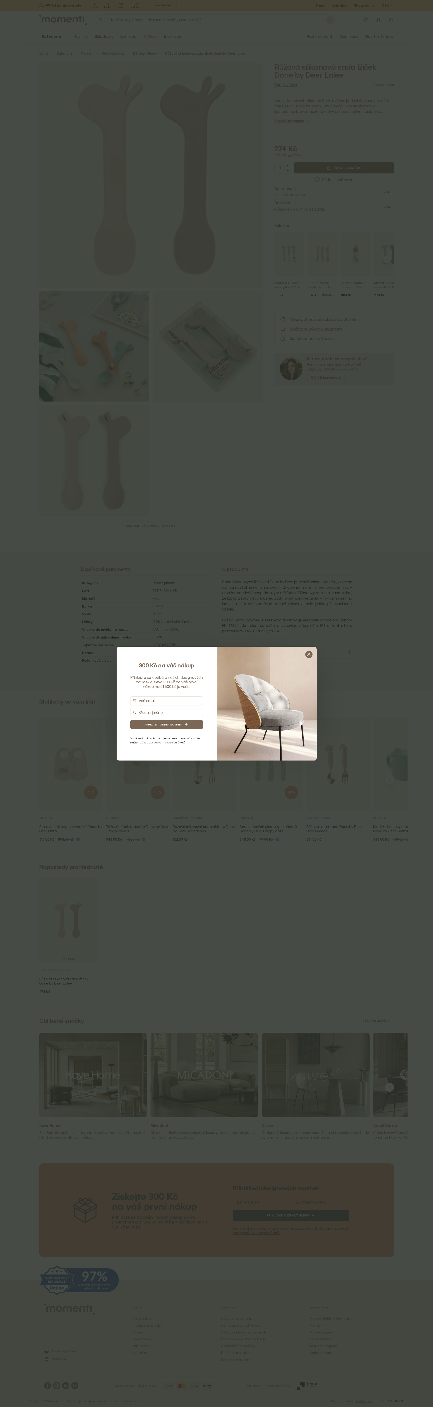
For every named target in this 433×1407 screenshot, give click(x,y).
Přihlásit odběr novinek (163, 724)
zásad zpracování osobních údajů (162, 742)
